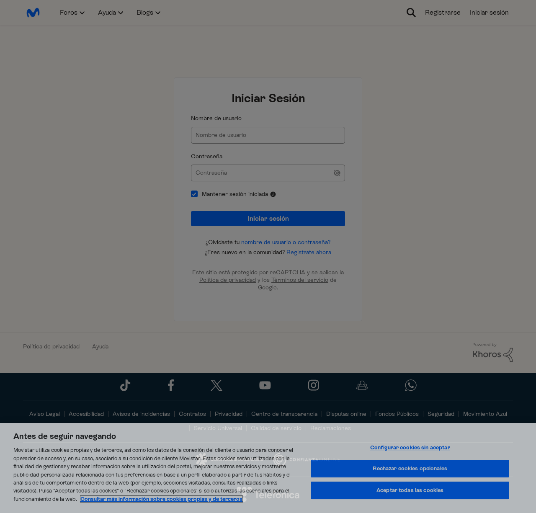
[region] (268, 468)
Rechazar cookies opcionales (410, 468)
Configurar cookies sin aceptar (410, 447)
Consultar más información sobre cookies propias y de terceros (161, 499)
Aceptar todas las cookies (409, 490)
